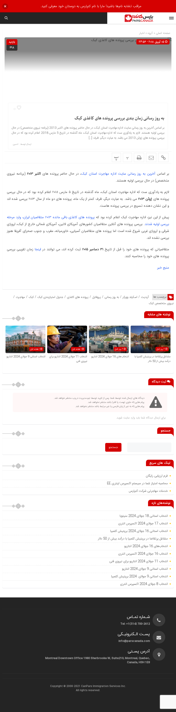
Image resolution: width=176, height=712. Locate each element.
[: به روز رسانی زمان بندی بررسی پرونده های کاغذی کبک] (151, 157)
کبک (31, 297)
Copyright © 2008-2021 (65, 686)
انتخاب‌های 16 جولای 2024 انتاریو (110, 356)
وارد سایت (128, 417)
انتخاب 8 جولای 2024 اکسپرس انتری (144, 584)
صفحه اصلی (162, 33)
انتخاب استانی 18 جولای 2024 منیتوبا (143, 516)
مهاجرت (20, 297)
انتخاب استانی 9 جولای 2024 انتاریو (25, 356)
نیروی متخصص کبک (161, 303)
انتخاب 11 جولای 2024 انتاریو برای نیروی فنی (138, 561)
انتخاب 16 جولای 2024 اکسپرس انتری (143, 554)
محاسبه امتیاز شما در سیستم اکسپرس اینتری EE (137, 483)
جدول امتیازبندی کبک (50, 297)
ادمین (15, 144)
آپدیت (145, 297)
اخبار (142, 33)
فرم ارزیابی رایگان (157, 476)
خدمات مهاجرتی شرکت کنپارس (148, 491)
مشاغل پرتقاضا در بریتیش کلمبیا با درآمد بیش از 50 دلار (152, 358)
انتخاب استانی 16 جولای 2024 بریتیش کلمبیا (139, 531)
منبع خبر (163, 267)
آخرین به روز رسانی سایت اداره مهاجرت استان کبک (118, 173)
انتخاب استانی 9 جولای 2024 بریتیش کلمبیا (139, 576)
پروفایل (96, 297)
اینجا (37, 249)
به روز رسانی (111, 297)
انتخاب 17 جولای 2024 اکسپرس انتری (143, 523)
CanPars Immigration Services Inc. (103, 686)
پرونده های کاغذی (77, 297)
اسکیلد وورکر (130, 297)
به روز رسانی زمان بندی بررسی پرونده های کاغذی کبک (119, 118)
